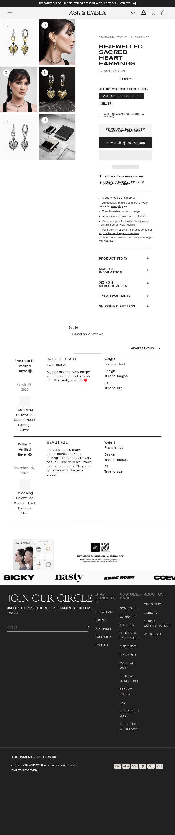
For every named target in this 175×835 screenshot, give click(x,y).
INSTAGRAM (103, 612)
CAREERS (150, 613)
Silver (106, 103)
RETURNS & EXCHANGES (129, 636)
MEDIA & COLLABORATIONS (157, 624)
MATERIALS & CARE (129, 666)
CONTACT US (129, 608)
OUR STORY (152, 604)
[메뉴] (10, 13)
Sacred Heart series (122, 225)
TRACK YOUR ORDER (129, 714)
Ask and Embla (34, 765)
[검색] (134, 13)
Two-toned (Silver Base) (121, 96)
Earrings (142, 37)
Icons (130, 216)
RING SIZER (128, 655)
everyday (117, 206)
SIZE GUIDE (128, 646)
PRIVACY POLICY (126, 692)
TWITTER (101, 645)
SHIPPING (127, 625)
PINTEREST (103, 629)
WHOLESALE (153, 634)
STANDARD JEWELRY (114, 37)
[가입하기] (84, 626)
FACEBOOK (103, 637)
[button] (125, 155)
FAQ (123, 703)
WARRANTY (128, 617)
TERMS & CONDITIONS (129, 679)
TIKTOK (100, 620)
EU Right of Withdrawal (129, 727)
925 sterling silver (124, 198)
